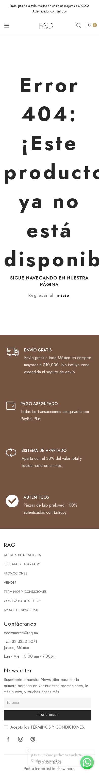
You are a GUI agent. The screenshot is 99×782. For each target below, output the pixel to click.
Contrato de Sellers (22, 600)
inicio (63, 295)
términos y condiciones (57, 727)
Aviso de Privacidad (21, 610)
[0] (90, 27)
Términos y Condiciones (25, 591)
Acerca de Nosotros (22, 555)
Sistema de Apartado (22, 564)
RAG (57, 762)
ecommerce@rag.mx (21, 633)
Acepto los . (47, 727)
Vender (10, 582)
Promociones (15, 573)
